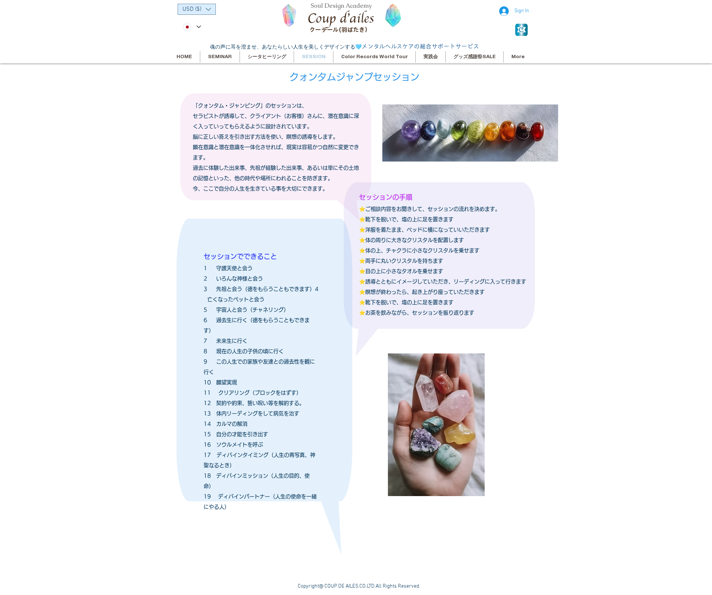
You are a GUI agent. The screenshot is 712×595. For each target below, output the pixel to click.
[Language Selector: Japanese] (192, 27)
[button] (197, 9)
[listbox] (197, 9)
